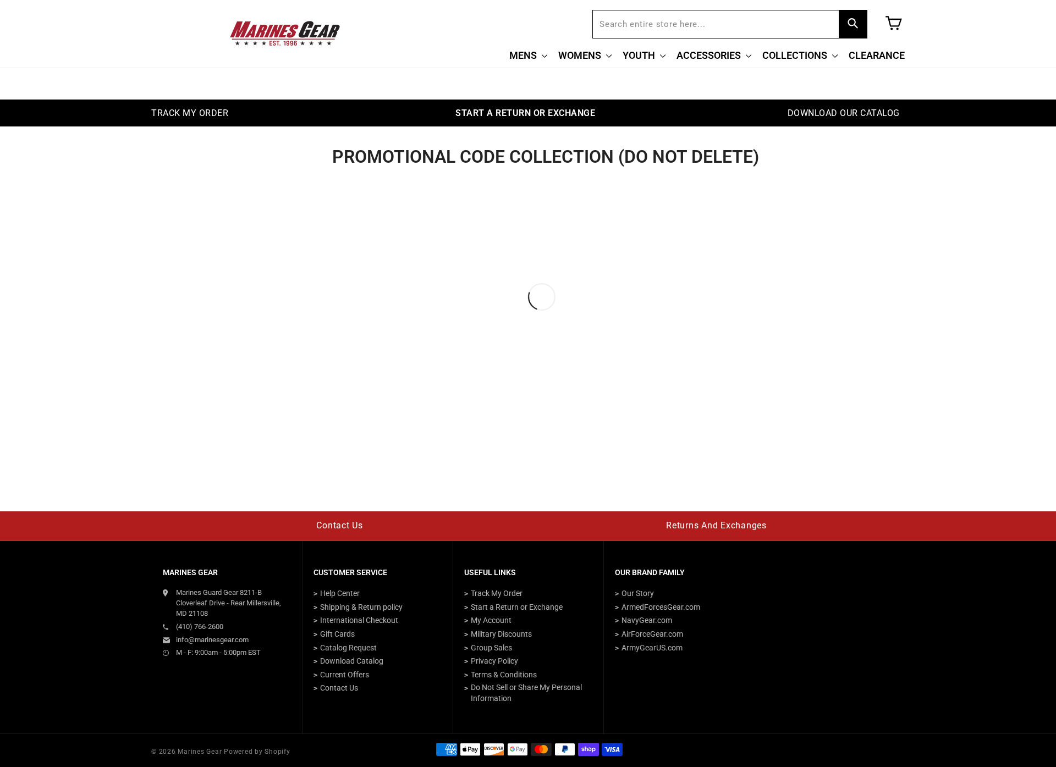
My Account (491, 620)
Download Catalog (351, 660)
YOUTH (640, 55)
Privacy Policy (494, 660)
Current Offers (344, 674)
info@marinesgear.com (212, 640)
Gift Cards (337, 634)
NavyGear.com (647, 620)
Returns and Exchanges (716, 525)
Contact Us (339, 525)
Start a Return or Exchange (517, 607)
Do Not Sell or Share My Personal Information (526, 693)
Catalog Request (348, 647)
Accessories (709, 55)
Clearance (877, 55)
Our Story (638, 593)
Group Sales (491, 647)
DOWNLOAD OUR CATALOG (844, 113)
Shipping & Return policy (361, 607)
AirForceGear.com (652, 634)
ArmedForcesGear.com (661, 607)
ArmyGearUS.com (652, 647)
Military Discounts (501, 634)
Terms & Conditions (504, 674)
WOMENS (580, 55)
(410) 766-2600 (199, 626)
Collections (795, 55)
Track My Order (496, 593)
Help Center (340, 593)
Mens (524, 55)
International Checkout (359, 620)
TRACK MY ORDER (189, 113)
